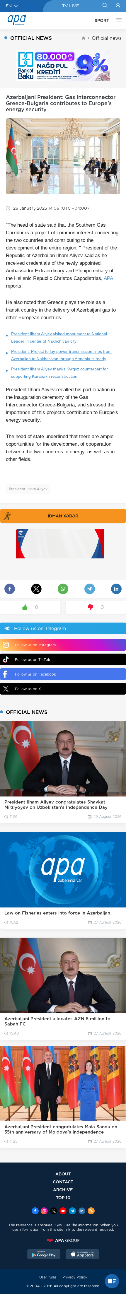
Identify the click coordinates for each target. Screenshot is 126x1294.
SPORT (102, 20)
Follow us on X (28, 689)
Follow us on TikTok (32, 659)
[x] (53, 1211)
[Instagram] (44, 1211)
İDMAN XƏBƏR (63, 516)
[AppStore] (82, 1254)
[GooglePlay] (44, 1254)
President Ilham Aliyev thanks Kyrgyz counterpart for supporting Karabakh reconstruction (59, 373)
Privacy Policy (74, 1277)
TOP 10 (63, 1197)
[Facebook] (35, 1211)
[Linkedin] (81, 1211)
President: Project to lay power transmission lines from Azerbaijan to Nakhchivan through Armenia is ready (61, 355)
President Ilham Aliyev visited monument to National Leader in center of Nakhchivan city (59, 337)
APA (108, 278)
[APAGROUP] (63, 1240)
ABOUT (63, 1173)
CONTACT (63, 1181)
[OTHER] (117, 20)
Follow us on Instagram (35, 645)
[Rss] (91, 1211)
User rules (48, 1277)
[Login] (118, 6)
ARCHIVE (63, 1189)
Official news (107, 38)
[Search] (105, 6)
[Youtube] (63, 1211)
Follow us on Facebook (35, 674)
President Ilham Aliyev (28, 489)
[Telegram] (72, 1211)
